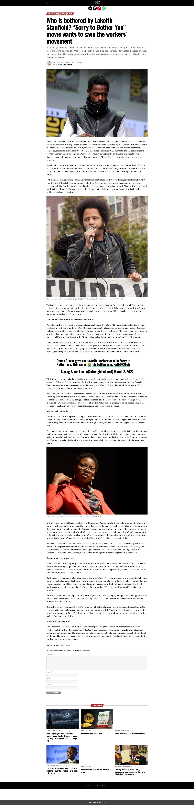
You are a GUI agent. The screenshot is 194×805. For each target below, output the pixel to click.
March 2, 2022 (123, 371)
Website (49, 685)
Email (49, 678)
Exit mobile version (97, 802)
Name (49, 672)
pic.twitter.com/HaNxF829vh (111, 364)
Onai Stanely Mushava (63, 64)
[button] (48, 3)
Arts (62, 645)
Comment (50, 654)
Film (68, 645)
